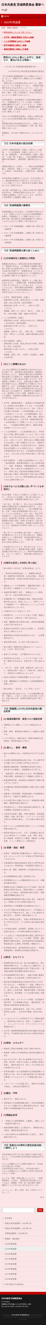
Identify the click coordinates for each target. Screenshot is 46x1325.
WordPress (15, 1317)
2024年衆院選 (11, 1244)
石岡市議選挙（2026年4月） (17, 1233)
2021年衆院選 (11, 1259)
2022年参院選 (11, 1254)
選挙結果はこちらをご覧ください (17, 32)
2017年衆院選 (11, 1274)
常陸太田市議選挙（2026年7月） (19, 1223)
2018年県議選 (11, 1269)
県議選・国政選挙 (12, 1239)
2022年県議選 (11, 1249)
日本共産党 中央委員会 (14, 1284)
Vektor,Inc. (38, 1317)
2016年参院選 (11, 1279)
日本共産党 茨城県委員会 (11, 1298)
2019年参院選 (11, 1264)
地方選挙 (8, 1218)
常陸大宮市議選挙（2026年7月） (19, 1228)
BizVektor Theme (27, 1317)
